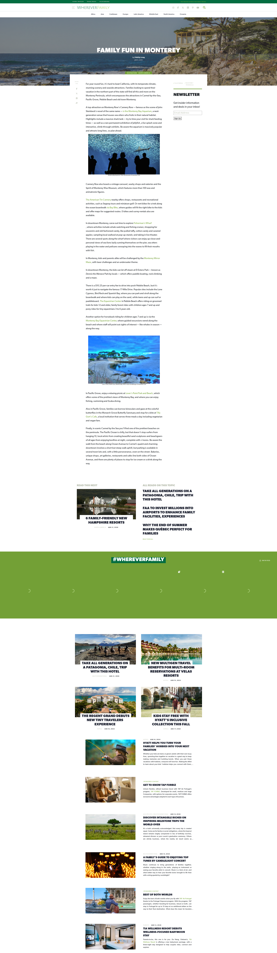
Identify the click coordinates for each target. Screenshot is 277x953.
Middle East (153, 14)
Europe (125, 14)
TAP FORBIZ (155, 792)
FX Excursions (104, 1)
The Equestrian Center (110, 301)
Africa (93, 14)
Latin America (139, 14)
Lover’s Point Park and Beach (139, 393)
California (179, 83)
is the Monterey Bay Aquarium (137, 111)
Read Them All (148, 539)
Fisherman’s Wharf (143, 223)
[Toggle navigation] (73, 7)
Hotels (165, 680)
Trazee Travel (91, 1)
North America (169, 14)
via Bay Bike (112, 208)
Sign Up (177, 118)
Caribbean (113, 14)
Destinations (132, 73)
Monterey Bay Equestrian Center (101, 321)
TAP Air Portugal (185, 899)
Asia (102, 14)
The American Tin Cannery (98, 200)
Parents (146, 925)
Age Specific (147, 814)
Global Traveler (78, 1)
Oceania (183, 14)
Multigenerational (99, 676)
